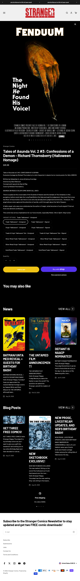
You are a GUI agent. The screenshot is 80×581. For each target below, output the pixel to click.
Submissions (7, 543)
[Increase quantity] (14, 260)
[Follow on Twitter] (9, 563)
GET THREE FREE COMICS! (12, 430)
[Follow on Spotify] (24, 563)
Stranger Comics (9, 146)
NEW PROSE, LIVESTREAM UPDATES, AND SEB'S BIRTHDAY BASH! (66, 425)
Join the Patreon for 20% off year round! (18, 2)
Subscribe (6, 540)
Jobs (5, 547)
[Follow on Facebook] (4, 563)
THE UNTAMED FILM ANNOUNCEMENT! (39, 360)
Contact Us (7, 551)
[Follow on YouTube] (19, 563)
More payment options (59, 275)
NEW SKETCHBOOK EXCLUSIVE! (38, 457)
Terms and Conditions (10, 554)
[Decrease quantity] (6, 260)
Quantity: (6, 256)
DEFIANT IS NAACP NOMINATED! (63, 352)
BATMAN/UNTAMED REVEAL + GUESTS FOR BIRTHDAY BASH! (13, 362)
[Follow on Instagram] (14, 563)
